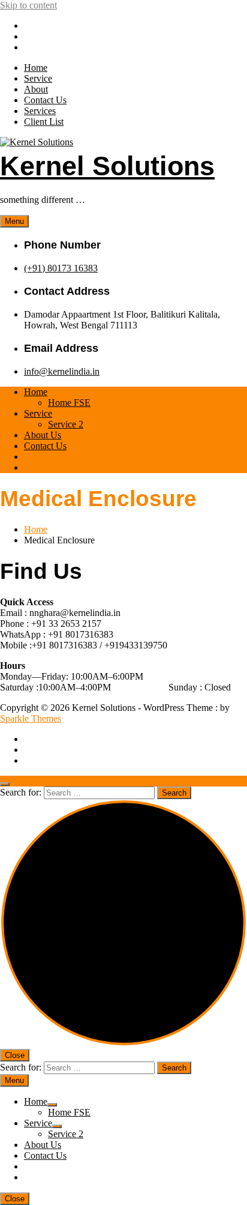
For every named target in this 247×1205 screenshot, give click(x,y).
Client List (44, 121)
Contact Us (45, 100)
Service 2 (65, 424)
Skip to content (28, 5)
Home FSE (69, 402)
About (36, 89)
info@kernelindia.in (62, 371)
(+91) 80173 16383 (61, 268)
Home (35, 67)
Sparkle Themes (30, 718)
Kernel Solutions (107, 166)
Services (40, 111)
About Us (42, 435)
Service (38, 78)
